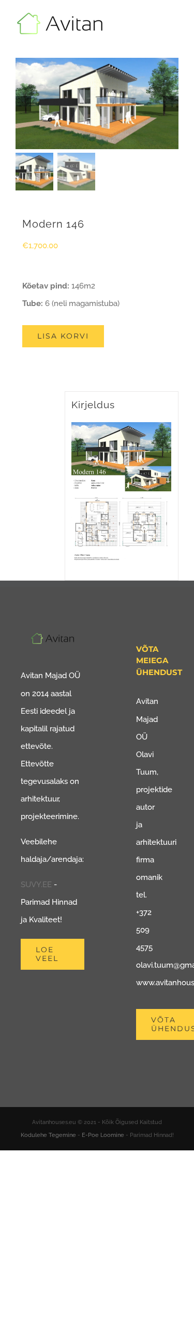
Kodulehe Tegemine (48, 1135)
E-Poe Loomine (103, 1135)
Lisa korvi (63, 336)
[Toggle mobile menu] (174, 28)
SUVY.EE (36, 884)
